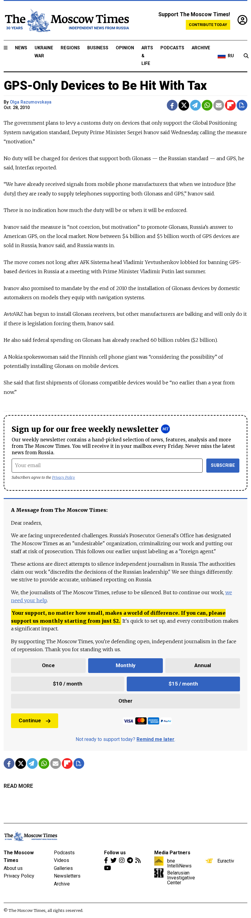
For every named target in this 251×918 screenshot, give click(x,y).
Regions (70, 48)
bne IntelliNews (179, 863)
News (21, 48)
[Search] (246, 56)
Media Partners (172, 853)
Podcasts (172, 48)
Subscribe (223, 465)
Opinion (125, 48)
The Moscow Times (19, 856)
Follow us (115, 853)
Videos (61, 860)
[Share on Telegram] (195, 105)
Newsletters (67, 876)
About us (13, 868)
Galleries (63, 868)
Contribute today (208, 24)
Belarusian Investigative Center (181, 877)
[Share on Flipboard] (230, 105)
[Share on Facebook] (172, 105)
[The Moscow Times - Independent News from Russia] (66, 20)
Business (97, 48)
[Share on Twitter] (183, 105)
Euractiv (225, 860)
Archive (201, 48)
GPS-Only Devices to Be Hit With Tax (105, 85)
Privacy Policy (63, 477)
